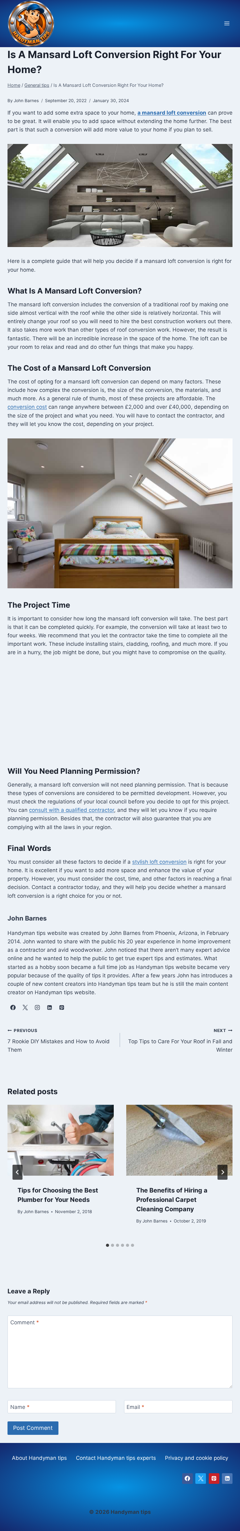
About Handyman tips (39, 1458)
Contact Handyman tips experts (116, 1458)
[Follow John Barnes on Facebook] (13, 1007)
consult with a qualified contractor (71, 810)
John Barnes (36, 1211)
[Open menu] (226, 23)
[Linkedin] (227, 1478)
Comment (24, 1322)
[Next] (223, 1172)
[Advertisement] (120, 710)
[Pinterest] (214, 1478)
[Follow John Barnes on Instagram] (37, 1007)
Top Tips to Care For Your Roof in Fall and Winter (180, 1040)
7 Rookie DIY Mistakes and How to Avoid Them (59, 1040)
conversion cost (27, 407)
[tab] (107, 1245)
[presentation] (61, 1140)
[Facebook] (187, 1478)
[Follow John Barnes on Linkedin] (49, 1007)
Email (135, 1407)
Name (20, 1407)
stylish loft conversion (159, 862)
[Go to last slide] (17, 1172)
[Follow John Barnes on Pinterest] (61, 1007)
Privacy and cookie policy (196, 1458)
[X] (200, 1478)
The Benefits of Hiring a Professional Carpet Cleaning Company (172, 1200)
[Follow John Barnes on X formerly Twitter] (25, 1007)
